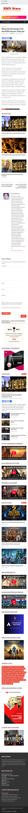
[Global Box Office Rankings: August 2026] (6, 428)
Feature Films (4, 393)
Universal (23, 679)
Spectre (12, 679)
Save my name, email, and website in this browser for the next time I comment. (12, 303)
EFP (13, 672)
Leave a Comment (18, 33)
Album (3, 668)
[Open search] (25, 22)
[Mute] (22, 458)
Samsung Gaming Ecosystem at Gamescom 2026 (18, 414)
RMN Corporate (5, 781)
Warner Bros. (13, 681)
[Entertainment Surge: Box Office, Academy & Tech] (14, 377)
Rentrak (8, 678)
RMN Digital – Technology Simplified (10, 775)
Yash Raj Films (5, 683)
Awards (3, 26)
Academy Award (10, 666)
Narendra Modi (9, 676)
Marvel (3, 676)
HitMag (14, 811)
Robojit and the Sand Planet (8, 778)
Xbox (18, 681)
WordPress (9, 811)
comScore (15, 670)
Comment (4, 266)
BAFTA (12, 668)
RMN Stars (12, 33)
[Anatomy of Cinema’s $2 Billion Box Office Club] (14, 512)
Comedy (10, 670)
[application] (14, 453)
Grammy (24, 672)
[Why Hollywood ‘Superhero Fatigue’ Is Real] (14, 556)
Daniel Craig (20, 670)
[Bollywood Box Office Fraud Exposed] (14, 534)
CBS (3, 670)
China (6, 670)
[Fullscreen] (24, 458)
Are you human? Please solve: (9, 307)
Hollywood (8, 109)
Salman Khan (14, 678)
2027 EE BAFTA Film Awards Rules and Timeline (13, 155)
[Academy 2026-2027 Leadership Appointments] (14, 124)
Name (3, 283)
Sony (3, 679)
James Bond (17, 674)
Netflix (14, 676)
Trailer (16, 679)
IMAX (9, 674)
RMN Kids (4, 777)
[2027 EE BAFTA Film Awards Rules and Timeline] (14, 145)
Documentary (8, 672)
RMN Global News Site (7, 774)
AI (23, 666)
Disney (3, 672)
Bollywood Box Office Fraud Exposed (11, 544)
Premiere (4, 678)
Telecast (17, 109)
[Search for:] (14, 316)
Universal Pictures (5, 681)
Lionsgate (22, 674)
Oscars (13, 109)
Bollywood (17, 668)
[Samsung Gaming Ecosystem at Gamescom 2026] (6, 413)
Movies (9, 393)
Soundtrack (7, 679)
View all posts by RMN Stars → (17, 250)
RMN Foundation (5, 785)
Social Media (20, 678)
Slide (6, 26)
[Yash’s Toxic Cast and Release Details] (6, 421)
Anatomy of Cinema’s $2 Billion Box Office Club (13, 522)
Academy (4, 666)
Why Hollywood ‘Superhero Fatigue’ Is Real (12, 565)
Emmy (17, 672)
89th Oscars (5, 61)
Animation (8, 668)
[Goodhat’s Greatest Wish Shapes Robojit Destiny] (6, 435)
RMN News (4, 783)
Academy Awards (18, 666)
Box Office (23, 668)
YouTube (11, 683)
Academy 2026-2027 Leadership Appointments (13, 133)
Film (20, 672)
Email (3, 289)
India (12, 674)
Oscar (19, 676)
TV (19, 679)
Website (4, 295)
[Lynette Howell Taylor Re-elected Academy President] (14, 166)
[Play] (3, 458)
